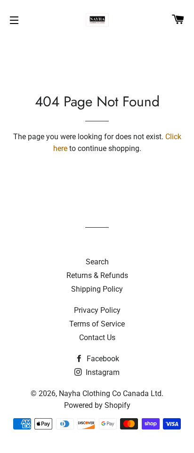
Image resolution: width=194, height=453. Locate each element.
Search (97, 261)
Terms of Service (97, 323)
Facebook (102, 358)
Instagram (102, 372)
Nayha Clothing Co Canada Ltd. (111, 393)
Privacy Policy (97, 310)
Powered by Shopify (97, 405)
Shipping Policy (97, 289)
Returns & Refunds (97, 275)
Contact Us (97, 337)
